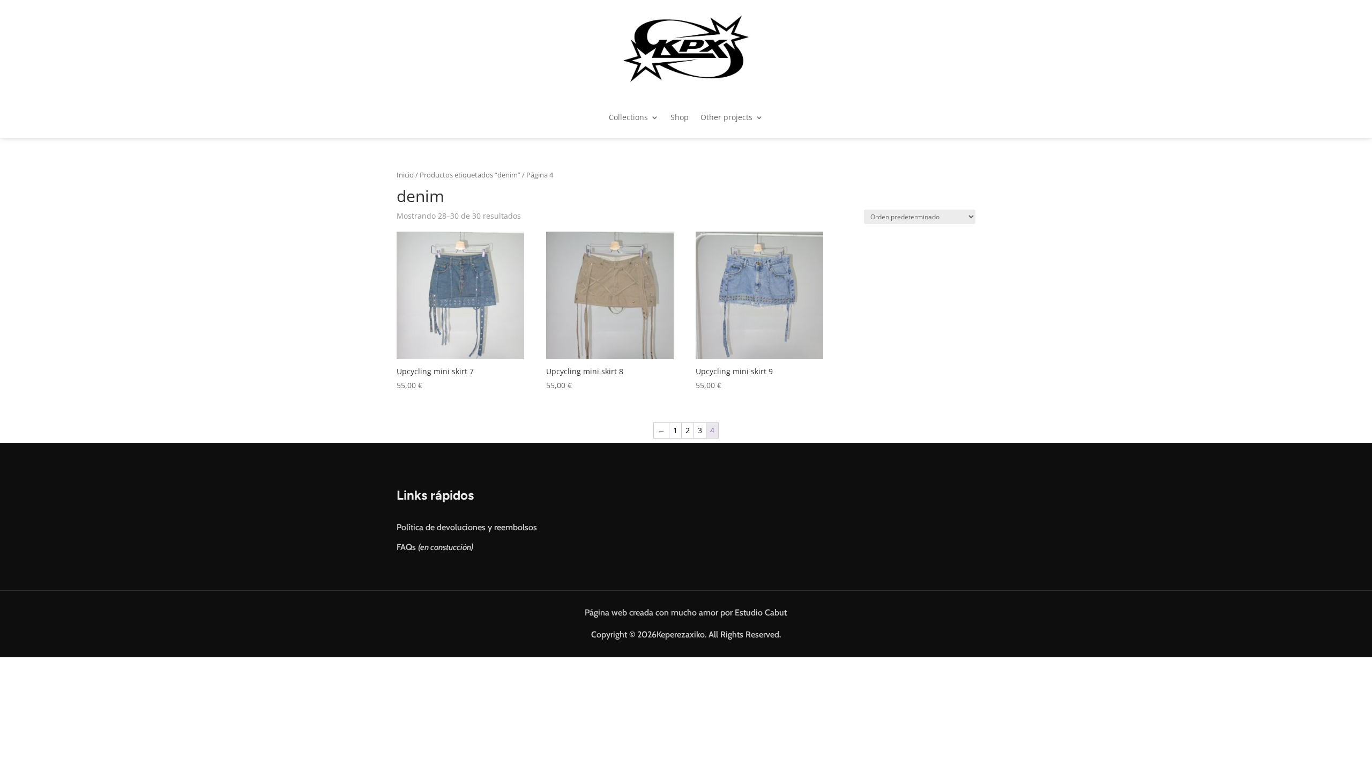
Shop (679, 117)
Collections (628, 117)
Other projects (726, 117)
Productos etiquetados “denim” (470, 175)
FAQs (435, 547)
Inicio (405, 175)
